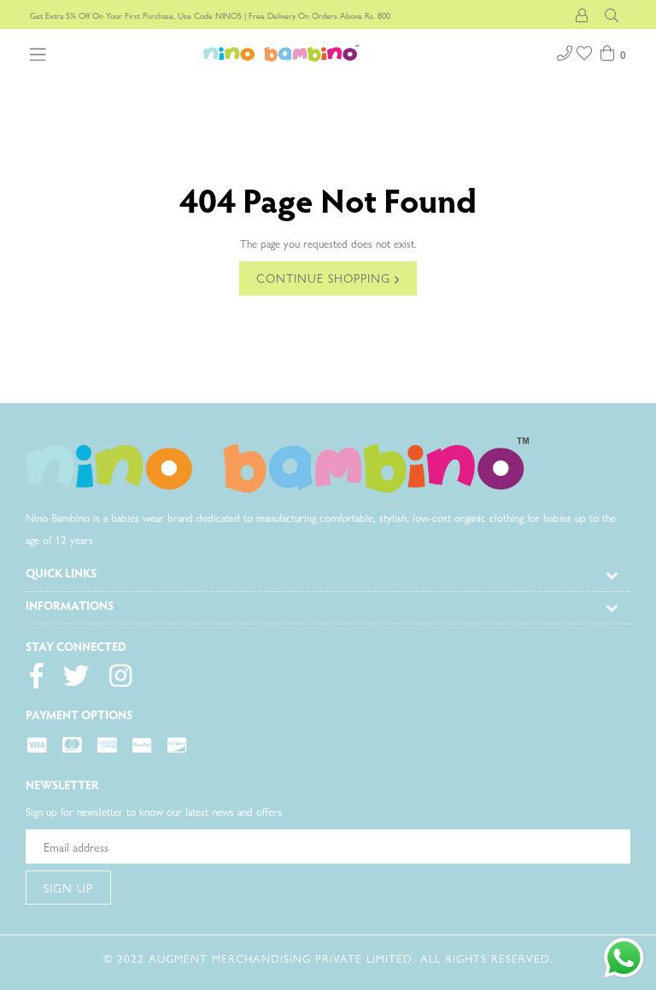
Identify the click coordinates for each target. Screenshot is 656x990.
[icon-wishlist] (586, 51)
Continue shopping (325, 277)
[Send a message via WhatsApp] (623, 957)
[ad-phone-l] (564, 51)
